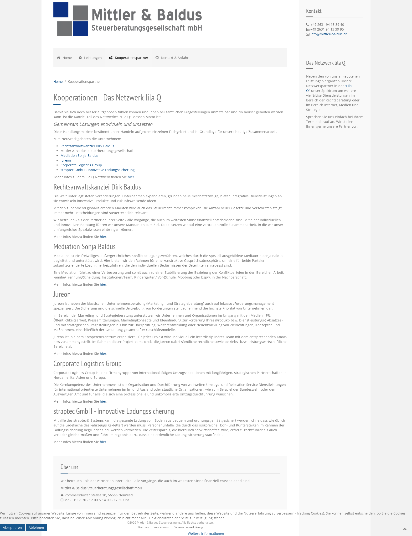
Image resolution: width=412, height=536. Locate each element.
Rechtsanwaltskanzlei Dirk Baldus (87, 146)
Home (67, 57)
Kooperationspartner (131, 57)
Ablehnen (36, 527)
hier (131, 177)
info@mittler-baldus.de (329, 34)
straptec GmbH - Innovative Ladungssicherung (98, 170)
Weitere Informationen (206, 533)
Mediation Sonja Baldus (79, 155)
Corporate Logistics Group (81, 165)
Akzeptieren (12, 527)
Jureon (66, 160)
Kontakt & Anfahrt (175, 57)
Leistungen (92, 57)
